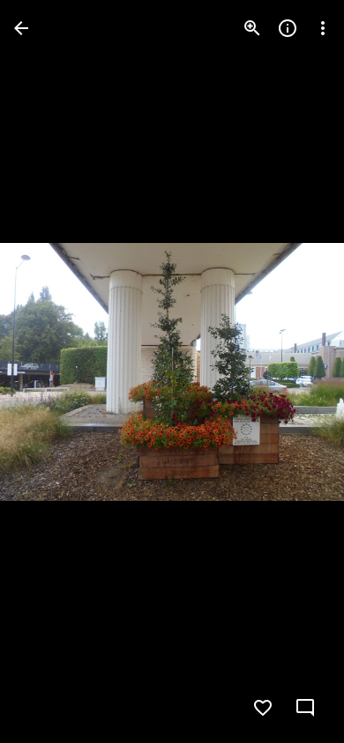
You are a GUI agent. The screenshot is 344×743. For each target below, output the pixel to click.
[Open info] (287, 28)
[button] (49, 371)
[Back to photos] (21, 28)
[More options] (322, 28)
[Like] (262, 707)
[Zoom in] (252, 28)
